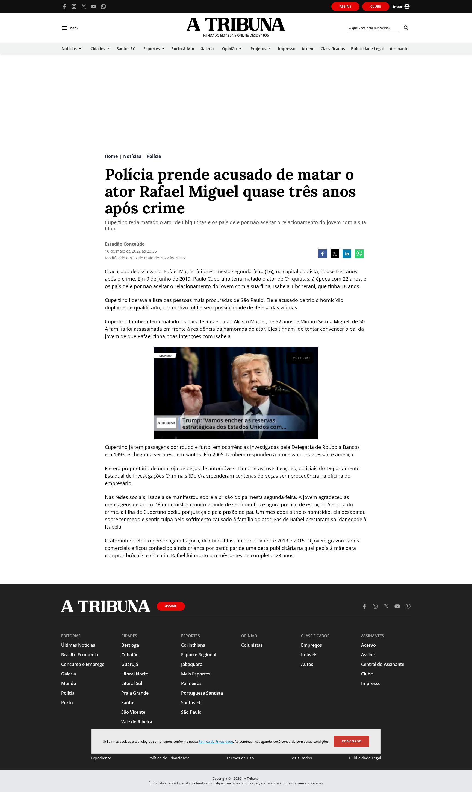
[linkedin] (347, 254)
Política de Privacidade (216, 741)
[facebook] (322, 254)
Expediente (101, 758)
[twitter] (335, 254)
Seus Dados (301, 758)
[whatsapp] (359, 254)
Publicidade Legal (365, 758)
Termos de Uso (240, 758)
